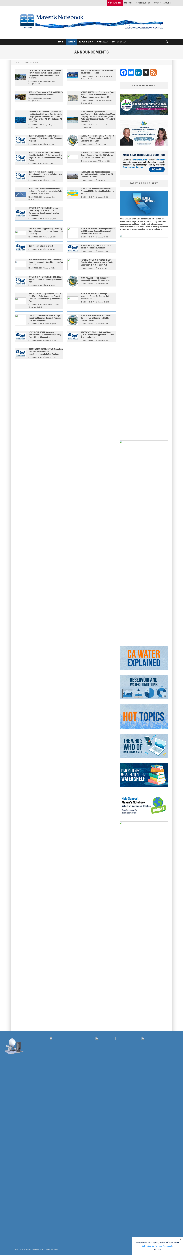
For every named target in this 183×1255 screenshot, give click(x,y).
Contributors (143, 3)
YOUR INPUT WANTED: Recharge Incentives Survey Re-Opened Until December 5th (95, 296)
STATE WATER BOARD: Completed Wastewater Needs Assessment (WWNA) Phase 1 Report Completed (45, 334)
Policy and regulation (49, 125)
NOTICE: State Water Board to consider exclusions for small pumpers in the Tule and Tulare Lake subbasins (45, 191)
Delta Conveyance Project (51, 304)
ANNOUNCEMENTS (36, 81)
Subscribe (129, 3)
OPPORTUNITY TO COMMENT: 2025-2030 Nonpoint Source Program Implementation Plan (46, 279)
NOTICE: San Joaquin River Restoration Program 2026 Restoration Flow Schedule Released (97, 191)
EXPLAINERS (85, 41)
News (70, 41)
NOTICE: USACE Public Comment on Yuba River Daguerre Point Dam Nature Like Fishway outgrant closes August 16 (97, 94)
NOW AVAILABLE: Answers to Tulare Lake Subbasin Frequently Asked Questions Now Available (46, 262)
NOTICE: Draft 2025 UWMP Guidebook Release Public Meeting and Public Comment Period (96, 317)
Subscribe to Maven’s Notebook (157, 1246)
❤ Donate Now (114, 3)
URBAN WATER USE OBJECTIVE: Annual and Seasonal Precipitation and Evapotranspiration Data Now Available (46, 351)
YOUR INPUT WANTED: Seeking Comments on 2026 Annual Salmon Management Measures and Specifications (98, 231)
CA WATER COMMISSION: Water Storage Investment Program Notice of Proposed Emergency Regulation (45, 317)
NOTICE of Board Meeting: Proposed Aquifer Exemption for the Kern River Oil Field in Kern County (97, 174)
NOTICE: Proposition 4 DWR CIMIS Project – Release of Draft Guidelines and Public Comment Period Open (98, 138)
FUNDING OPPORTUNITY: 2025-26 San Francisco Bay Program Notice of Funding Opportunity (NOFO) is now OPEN (98, 262)
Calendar (102, 41)
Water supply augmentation (104, 76)
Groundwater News (49, 81)
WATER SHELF (119, 41)
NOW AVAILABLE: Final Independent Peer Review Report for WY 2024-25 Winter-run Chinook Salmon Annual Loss (97, 155)
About (166, 3)
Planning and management (104, 100)
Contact (156, 3)
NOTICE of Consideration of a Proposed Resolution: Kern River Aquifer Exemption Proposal (45, 138)
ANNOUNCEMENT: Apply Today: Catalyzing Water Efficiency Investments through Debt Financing (46, 231)
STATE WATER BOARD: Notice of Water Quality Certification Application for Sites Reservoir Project (97, 334)
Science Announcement (90, 161)
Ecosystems (47, 98)
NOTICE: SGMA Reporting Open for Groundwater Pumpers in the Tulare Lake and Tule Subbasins (45, 174)
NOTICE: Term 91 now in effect (41, 246)
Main (61, 41)
